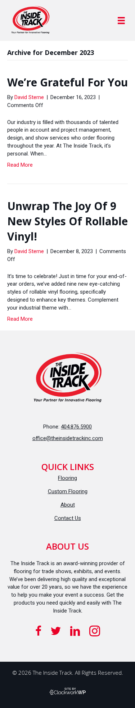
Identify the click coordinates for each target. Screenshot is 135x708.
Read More (20, 165)
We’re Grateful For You (67, 82)
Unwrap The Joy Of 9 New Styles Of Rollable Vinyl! (67, 221)
